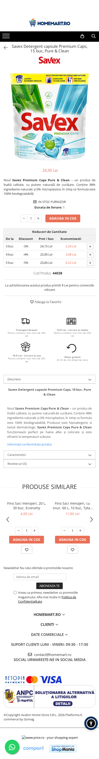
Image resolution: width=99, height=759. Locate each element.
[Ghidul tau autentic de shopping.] (33, 748)
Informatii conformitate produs (29, 444)
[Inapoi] (3, 47)
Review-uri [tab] (17, 463)
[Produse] (6, 37)
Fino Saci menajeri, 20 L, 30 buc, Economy (26, 505)
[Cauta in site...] (93, 36)
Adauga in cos (62, 218)
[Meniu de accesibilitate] (91, 723)
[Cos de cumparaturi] (82, 36)
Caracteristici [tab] (16, 455)
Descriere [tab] (14, 379)
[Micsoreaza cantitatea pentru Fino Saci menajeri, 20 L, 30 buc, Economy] (18, 531)
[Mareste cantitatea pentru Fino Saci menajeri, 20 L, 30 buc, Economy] (34, 531)
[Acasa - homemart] (49, 22)
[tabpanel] (49, 117)
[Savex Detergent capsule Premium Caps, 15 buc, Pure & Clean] (49, 117)
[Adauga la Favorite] (26, 550)
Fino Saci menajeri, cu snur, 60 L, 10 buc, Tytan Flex (72, 505)
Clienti (48, 624)
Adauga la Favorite (48, 301)
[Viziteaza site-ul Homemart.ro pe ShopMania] (63, 748)
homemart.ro (48, 614)
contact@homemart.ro (52, 654)
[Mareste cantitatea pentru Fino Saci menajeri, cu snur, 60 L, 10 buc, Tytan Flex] (80, 531)
